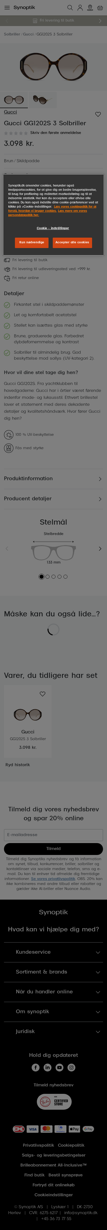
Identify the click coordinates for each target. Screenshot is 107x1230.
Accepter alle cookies (72, 242)
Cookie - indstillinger (53, 228)
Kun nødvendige (31, 242)
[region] (54, 215)
